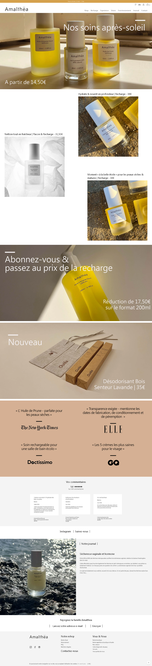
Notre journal (88, 543)
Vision (113, 10)
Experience (104, 10)
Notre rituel (64, 640)
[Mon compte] (143, 5)
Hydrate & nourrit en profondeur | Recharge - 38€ (104, 93)
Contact (144, 10)
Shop (86, 10)
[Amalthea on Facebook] (35, 647)
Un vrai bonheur (102, 497)
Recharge (94, 10)
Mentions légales (66, 647)
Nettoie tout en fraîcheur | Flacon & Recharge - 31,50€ (34, 134)
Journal (136, 10)
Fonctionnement (124, 10)
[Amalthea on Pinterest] (39, 647)
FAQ (62, 644)
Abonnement (65, 642)
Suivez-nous (81, 531)
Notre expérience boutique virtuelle (103, 642)
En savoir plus (82, 664)
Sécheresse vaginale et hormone (97, 553)
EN (139, 5)
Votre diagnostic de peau (100, 647)
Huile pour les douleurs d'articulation (72, 498)
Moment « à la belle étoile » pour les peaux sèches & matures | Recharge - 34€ (115, 176)
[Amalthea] (24, 9)
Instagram (65, 531)
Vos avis (95, 649)
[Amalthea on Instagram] (31, 647)
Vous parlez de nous (99, 651)
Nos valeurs (96, 644)
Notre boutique (97, 640)
